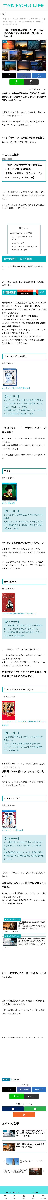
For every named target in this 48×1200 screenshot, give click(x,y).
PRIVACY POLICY (12, 1192)
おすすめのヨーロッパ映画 (22, 233)
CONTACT (35, 1192)
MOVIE (6, 1079)
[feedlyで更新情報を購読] (35, 1108)
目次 (21, 228)
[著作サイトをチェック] (13, 1108)
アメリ (16, 240)
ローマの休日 (19, 243)
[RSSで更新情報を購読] (24, 1114)
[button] (31, 82)
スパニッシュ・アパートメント (25, 246)
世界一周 (16, 1079)
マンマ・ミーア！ (20, 250)
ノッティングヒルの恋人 (23, 236)
